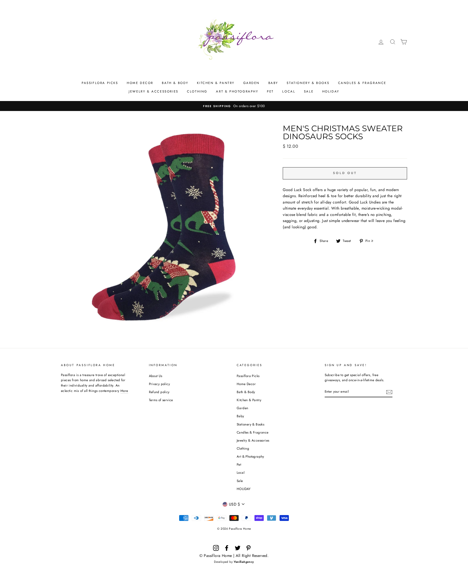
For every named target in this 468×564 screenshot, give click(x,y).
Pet (270, 91)
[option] (234, 106)
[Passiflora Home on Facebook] (227, 548)
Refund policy (159, 391)
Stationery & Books (308, 83)
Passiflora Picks (100, 83)
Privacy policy (159, 383)
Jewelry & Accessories (153, 91)
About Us (155, 375)
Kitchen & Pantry (215, 83)
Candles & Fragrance (362, 83)
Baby (273, 83)
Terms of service (161, 400)
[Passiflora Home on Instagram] (216, 548)
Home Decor (140, 83)
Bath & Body (175, 83)
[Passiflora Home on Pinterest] (248, 548)
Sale (308, 91)
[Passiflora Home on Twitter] (238, 548)
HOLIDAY (330, 91)
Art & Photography (237, 91)
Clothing (197, 91)
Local (288, 91)
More (124, 390)
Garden (251, 83)
